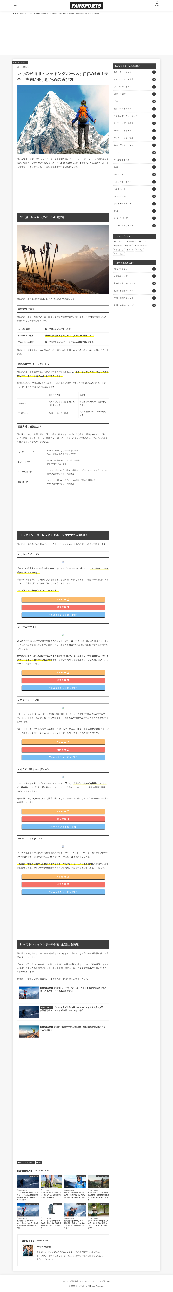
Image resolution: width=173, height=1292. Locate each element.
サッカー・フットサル (123, 138)
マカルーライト (74, 568)
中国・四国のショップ (123, 298)
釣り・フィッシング (122, 72)
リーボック (120, 254)
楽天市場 (61, 607)
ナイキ (129, 246)
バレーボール (120, 196)
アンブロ (144, 241)
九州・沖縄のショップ (123, 305)
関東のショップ (121, 269)
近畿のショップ (121, 276)
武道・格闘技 (120, 94)
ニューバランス (141, 246)
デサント (119, 246)
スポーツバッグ (121, 218)
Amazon (62, 599)
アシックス (120, 241)
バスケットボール (121, 160)
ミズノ (140, 250)
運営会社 (74, 1281)
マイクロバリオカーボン (53, 783)
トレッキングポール (20, 62)
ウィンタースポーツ (122, 87)
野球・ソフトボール (122, 131)
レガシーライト (26, 714)
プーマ (131, 250)
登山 (40, 1163)
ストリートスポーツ (122, 182)
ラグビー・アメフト (122, 204)
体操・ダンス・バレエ (123, 145)
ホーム (65, 1281)
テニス (117, 152)
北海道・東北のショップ (124, 283)
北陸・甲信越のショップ (124, 291)
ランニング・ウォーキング (125, 116)
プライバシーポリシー (89, 1281)
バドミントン (120, 174)
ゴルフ (117, 101)
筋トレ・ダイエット (122, 109)
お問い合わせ (106, 1281)
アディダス (132, 241)
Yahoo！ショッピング (61, 615)
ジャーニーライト (73, 641)
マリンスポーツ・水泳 (123, 79)
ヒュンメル (120, 250)
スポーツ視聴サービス (123, 226)
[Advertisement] (86, 34)
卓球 (116, 167)
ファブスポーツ (81, 1286)
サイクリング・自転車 (123, 123)
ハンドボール (120, 189)
